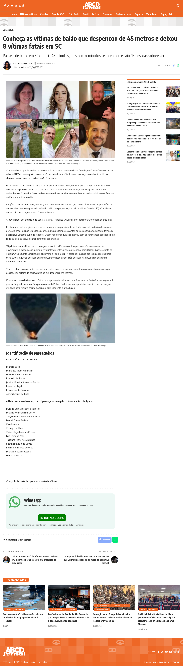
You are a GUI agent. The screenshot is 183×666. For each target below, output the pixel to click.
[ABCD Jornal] (91, 5)
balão (16, 481)
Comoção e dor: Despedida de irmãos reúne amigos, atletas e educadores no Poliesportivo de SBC (112, 617)
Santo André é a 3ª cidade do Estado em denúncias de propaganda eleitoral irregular (23, 617)
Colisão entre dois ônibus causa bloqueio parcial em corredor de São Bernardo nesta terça (143, 122)
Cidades (11, 30)
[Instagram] (20, 5)
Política (19, 609)
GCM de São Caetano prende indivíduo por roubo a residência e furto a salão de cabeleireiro (144, 138)
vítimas (53, 481)
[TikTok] (23, 5)
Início (5, 30)
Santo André (102, 609)
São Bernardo (57, 609)
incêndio (24, 481)
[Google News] (16, 5)
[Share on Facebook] (174, 65)
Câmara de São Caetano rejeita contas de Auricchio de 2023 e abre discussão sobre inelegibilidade (144, 154)
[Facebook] (5, 5)
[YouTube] (12, 5)
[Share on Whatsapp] (178, 65)
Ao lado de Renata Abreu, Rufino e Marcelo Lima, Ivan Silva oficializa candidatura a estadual (142, 90)
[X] (8, 5)
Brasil (8, 609)
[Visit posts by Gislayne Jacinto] (7, 65)
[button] (178, 5)
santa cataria (42, 481)
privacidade (68, 525)
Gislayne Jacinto (24, 63)
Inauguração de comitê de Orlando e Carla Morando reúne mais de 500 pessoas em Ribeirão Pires (143, 106)
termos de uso (55, 525)
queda (32, 481)
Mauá (126, 606)
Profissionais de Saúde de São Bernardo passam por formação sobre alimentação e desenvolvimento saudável (68, 617)
